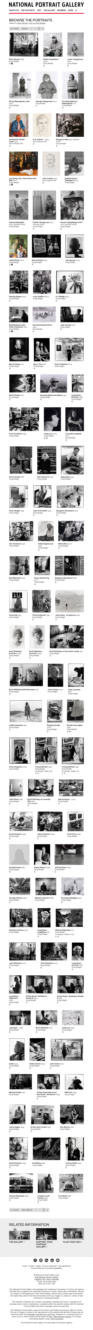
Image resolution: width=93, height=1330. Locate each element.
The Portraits (28, 10)
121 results (14, 29)
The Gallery (49, 10)
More (70, 10)
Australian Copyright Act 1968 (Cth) (41, 1314)
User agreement (64, 1266)
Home (24, 1266)
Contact (31, 1266)
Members (61, 10)
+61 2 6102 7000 (49, 1281)
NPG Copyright (57, 1319)
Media (38, 1266)
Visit (39, 10)
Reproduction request (62, 1317)
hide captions (27, 1210)
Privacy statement (49, 1266)
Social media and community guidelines (46, 1268)
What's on (14, 10)
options (25, 29)
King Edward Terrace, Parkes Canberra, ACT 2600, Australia (46, 1278)
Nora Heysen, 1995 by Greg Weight (31, 23)
